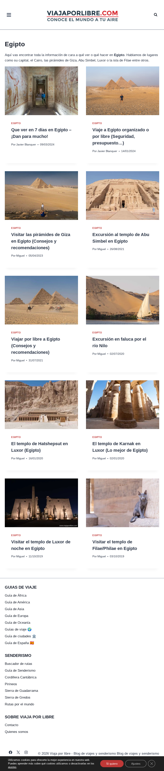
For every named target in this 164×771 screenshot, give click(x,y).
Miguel (20, 255)
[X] (18, 752)
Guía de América (17, 602)
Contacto (11, 725)
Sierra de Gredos (17, 697)
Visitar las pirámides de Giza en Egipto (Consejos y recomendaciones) (40, 241)
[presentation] (41, 90)
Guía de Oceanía (17, 623)
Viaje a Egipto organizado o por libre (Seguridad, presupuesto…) (120, 136)
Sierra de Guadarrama (21, 691)
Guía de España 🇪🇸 (19, 643)
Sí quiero (112, 763)
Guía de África (15, 595)
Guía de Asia (14, 609)
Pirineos (11, 684)
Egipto (16, 123)
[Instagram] (26, 752)
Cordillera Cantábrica (20, 677)
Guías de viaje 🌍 (18, 629)
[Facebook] (10, 752)
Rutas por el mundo (19, 704)
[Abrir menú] (9, 14)
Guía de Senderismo (20, 670)
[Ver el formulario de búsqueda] (155, 14)
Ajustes (135, 763)
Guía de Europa (16, 616)
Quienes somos (16, 732)
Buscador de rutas (18, 664)
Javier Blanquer (26, 144)
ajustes (12, 767)
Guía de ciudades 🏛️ (20, 636)
